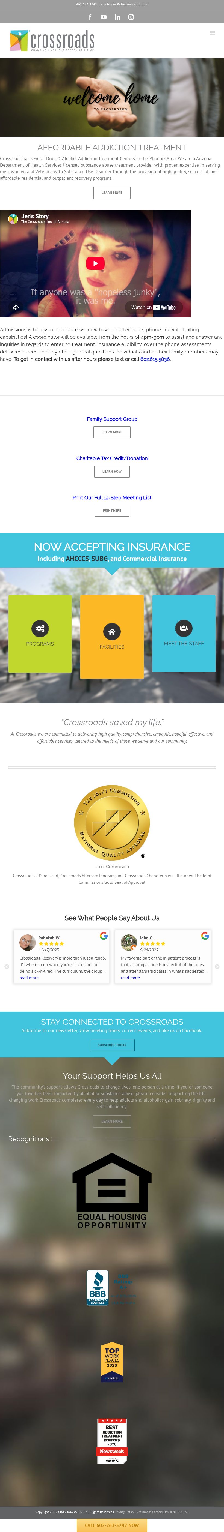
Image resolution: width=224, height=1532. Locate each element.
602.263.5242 (86, 4)
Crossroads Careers (150, 1512)
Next (217, 967)
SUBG (100, 558)
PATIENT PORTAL (176, 1512)
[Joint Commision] (112, 784)
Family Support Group (112, 419)
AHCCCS (77, 558)
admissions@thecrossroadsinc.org (124, 4)
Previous (7, 967)
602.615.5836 (155, 359)
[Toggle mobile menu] (213, 33)
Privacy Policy (124, 1512)
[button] (112, 1525)
